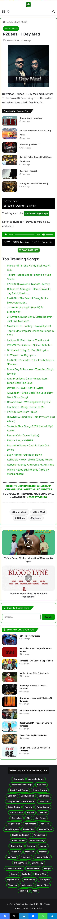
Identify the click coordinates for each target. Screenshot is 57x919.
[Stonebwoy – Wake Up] (9, 147)
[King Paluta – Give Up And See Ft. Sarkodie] (9, 751)
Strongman (45, 879)
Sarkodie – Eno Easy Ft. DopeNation (36, 661)
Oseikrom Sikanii (15, 868)
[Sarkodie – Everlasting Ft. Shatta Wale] (9, 714)
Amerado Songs (36, 779)
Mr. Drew (11, 857)
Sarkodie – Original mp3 (36, 213)
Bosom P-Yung (40, 790)
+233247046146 (37, 497)
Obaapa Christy (42, 857)
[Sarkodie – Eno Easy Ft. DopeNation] (9, 664)
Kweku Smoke (18, 840)
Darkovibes (44, 796)
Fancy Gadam (43, 807)
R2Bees (20, 518)
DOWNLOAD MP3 (30, 250)
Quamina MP (33, 868)
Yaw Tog (24, 891)
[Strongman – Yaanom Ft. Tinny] (9, 186)
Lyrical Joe (16, 851)
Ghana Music (20, 22)
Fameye (28, 807)
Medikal (43, 851)
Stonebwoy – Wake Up (30, 144)
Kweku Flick (39, 835)
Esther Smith (14, 807)
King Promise (14, 823)
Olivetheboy (37, 863)
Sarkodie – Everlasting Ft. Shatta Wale (37, 710)
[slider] (49, 234)
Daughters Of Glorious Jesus (20, 801)
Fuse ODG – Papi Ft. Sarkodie (33, 735)
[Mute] (43, 234)
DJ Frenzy (11, 41)
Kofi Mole (45, 823)
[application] (28, 234)
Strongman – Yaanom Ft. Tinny (34, 183)
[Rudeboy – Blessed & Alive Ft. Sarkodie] (9, 689)
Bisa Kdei (41, 784)
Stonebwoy (29, 879)
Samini (14, 874)
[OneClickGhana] (28, 4)
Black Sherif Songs (19, 790)
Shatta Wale (40, 874)
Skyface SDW (13, 879)
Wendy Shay (43, 885)
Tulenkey (12, 885)
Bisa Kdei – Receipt (28, 171)
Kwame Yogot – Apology (31, 118)
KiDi (28, 818)
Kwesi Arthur (17, 846)
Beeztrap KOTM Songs (22, 784)
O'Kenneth (25, 857)
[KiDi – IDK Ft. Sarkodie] (9, 639)
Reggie (47, 868)
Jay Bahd (42, 812)
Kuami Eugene (12, 829)
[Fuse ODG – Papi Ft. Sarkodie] (9, 739)
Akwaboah (19, 779)
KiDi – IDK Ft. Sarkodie (30, 636)
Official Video (20, 863)
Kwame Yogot (45, 829)
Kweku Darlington (20, 835)
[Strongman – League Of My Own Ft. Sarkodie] (9, 702)
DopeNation (44, 801)
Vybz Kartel (27, 885)
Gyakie (30, 812)
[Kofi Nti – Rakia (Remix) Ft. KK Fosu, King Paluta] (9, 160)
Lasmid (43, 846)
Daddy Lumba (27, 796)
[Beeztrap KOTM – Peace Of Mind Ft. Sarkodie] (9, 726)
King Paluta (40, 818)
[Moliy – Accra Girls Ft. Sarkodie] (9, 677)
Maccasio (29, 851)
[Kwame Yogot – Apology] (9, 121)
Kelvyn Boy (16, 818)
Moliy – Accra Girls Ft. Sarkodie (34, 673)
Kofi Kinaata (30, 823)
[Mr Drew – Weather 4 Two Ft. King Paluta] (9, 133)
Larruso (31, 846)
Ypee (35, 891)
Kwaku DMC (28, 829)
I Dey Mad (39, 512)
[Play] (5, 234)
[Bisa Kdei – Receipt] (9, 174)
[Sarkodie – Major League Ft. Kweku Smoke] (9, 652)
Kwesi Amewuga (37, 840)
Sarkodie (36, 518)
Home (8, 22)
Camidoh (12, 796)
